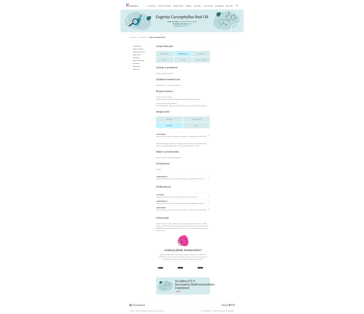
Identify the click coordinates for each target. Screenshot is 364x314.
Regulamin (208, 311)
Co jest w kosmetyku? (164, 6)
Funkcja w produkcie (138, 49)
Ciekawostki (136, 69)
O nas (202, 311)
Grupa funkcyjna (137, 46)
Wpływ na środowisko (138, 60)
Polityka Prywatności (218, 311)
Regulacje (188, 6)
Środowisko (197, 6)
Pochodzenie (136, 63)
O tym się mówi (208, 6)
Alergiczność (136, 57)
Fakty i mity (229, 6)
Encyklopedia (219, 6)
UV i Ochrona (151, 6)
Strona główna (133, 37)
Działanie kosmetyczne (139, 52)
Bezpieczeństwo (178, 6)
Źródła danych (136, 66)
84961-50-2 (186, 26)
